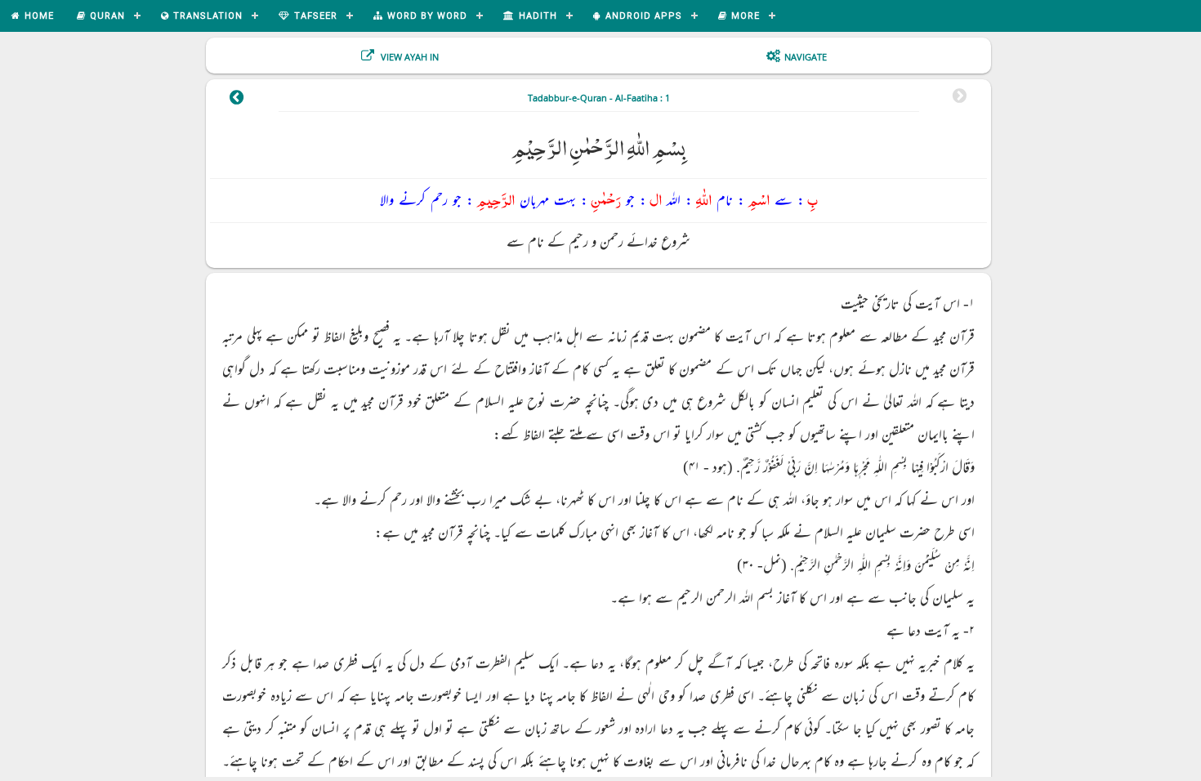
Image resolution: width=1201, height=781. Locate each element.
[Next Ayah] (236, 99)
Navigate (805, 57)
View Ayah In (408, 57)
